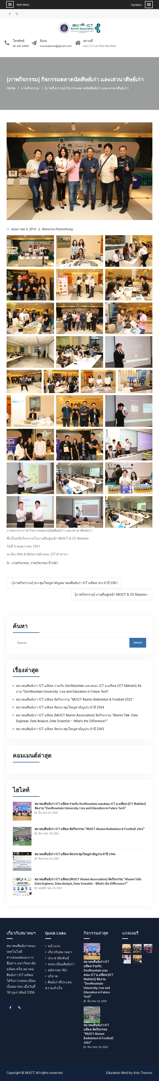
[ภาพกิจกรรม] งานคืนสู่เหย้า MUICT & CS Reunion (110, 594)
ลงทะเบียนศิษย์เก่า (61, 964)
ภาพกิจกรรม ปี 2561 (44, 563)
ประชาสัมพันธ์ (58, 958)
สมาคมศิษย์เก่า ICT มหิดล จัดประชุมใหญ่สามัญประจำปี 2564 (60, 707)
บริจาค (53, 976)
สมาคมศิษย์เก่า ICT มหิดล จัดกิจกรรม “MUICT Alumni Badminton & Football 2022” (75, 699)
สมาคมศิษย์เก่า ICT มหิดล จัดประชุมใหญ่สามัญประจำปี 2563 (60, 729)
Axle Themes (142, 1073)
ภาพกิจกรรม (20, 563)
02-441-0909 (21, 46)
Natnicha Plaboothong (57, 229)
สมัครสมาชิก (57, 970)
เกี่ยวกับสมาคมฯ (60, 952)
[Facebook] (10, 1008)
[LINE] (19, 1008)
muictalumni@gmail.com (56, 46)
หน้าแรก (54, 946)
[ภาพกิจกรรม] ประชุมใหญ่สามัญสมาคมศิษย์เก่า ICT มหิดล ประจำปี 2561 (65, 583)
